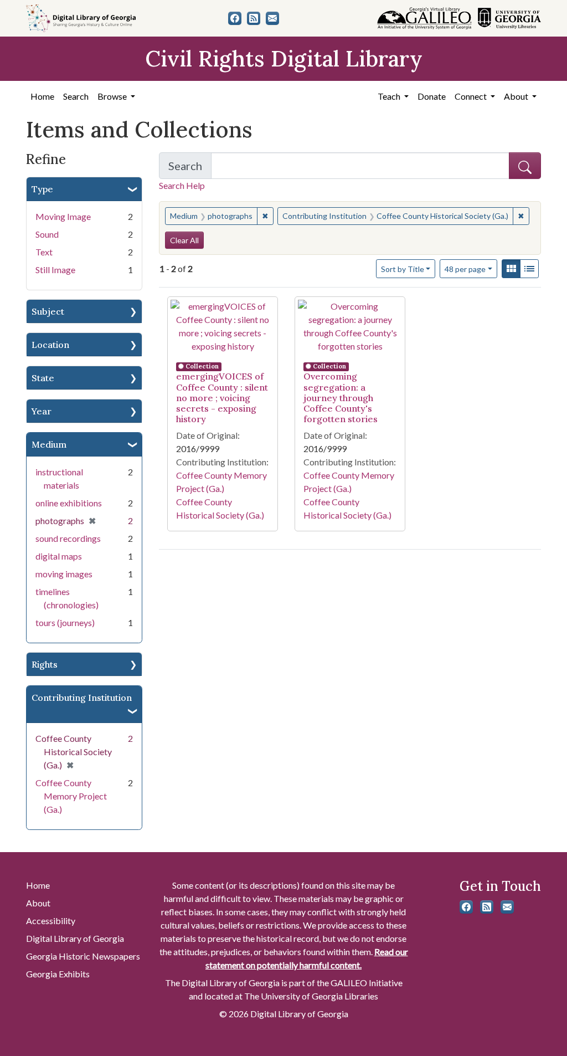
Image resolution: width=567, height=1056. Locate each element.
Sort (402, 269)
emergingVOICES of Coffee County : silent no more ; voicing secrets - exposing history (222, 397)
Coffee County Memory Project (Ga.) (71, 795)
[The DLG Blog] (253, 18)
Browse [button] (112, 96)
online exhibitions (68, 503)
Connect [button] (471, 96)
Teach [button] (390, 96)
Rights (45, 664)
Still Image (55, 269)
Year (41, 411)
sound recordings (68, 538)
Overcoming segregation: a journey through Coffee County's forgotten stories (340, 397)
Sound (47, 234)
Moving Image (63, 216)
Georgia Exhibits (58, 973)
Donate (431, 96)
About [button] (517, 96)
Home (42, 96)
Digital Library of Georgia (75, 938)
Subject (48, 311)
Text (44, 252)
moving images (63, 573)
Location (50, 344)
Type (42, 188)
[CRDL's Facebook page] (234, 18)
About (38, 903)
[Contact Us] (272, 18)
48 (465, 269)
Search (76, 96)
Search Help (182, 185)
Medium (49, 444)
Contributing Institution (82, 697)
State (43, 377)
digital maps (58, 556)
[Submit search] (525, 165)
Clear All (184, 240)
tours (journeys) (65, 622)
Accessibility (50, 920)
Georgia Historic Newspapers (83, 956)
